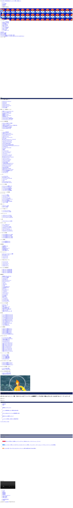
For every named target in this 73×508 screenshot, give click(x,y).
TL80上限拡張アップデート (7, 126)
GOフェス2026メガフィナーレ (7, 134)
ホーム (3, 2)
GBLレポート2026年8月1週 (7, 271)
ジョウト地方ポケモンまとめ (7, 315)
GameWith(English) (5, 499)
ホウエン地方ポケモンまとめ (7, 316)
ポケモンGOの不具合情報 (7, 127)
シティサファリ (5, 172)
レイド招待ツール (5, 30)
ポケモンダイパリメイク (6, 105)
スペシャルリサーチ (6, 340)
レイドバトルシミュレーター (7, 119)
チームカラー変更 (5, 300)
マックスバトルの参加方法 (7, 188)
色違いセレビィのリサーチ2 (7, 344)
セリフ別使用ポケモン (6, 241)
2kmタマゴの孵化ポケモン (7, 332)
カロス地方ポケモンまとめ (7, 319)
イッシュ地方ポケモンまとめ (7, 318)
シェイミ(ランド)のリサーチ (7, 342)
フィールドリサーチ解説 (6, 337)
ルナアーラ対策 (5, 206)
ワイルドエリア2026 (6, 161)
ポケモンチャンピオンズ (6, 101)
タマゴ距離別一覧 (5, 307)
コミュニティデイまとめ (6, 147)
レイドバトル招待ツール (6, 112)
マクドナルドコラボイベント (7, 164)
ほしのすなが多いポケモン (7, 182)
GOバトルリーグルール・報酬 (7, 253)
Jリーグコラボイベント (6, 166)
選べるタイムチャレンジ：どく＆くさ (9, 139)
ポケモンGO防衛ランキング (7, 363)
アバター (4, 282)
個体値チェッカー (5, 114)
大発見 (3, 149)
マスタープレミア (5, 265)
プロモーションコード (6, 124)
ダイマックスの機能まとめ (7, 186)
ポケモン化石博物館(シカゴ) (7, 170)
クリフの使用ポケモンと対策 (7, 237)
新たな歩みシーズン (6, 177)
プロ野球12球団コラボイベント (8, 163)
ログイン (4, 5)
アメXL (3, 285)
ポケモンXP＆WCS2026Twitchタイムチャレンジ (10, 145)
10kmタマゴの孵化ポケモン (7, 329)
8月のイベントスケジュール (7, 137)
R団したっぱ (4, 29)
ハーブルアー (4, 291)
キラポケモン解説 (5, 355)
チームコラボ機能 (5, 277)
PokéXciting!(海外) (5, 167)
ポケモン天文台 (5, 162)
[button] (37, 17)
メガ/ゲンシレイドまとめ (6, 215)
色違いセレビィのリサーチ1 (7, 343)
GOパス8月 (4, 138)
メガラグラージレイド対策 (7, 216)
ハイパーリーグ (5, 262)
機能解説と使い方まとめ (6, 276)
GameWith (6, 501)
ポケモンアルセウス (6, 104)
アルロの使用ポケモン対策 (7, 235)
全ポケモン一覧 (5, 304)
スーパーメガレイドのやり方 (7, 217)
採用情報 (4, 493)
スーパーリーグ (5, 255)
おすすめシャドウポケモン (7, 227)
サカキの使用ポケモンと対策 (7, 234)
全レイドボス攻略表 (6, 200)
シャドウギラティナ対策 (6, 211)
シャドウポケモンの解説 (6, 226)
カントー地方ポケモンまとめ (7, 314)
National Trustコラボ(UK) (6, 168)
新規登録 (4, 4)
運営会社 (4, 492)
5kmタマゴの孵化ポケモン (7, 331)
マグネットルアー (5, 292)
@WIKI (3, 500)
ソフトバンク (4, 179)
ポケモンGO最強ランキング (7, 362)
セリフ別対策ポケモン (6, 242)
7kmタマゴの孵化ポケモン (7, 330)
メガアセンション (5, 136)
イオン (3, 180)
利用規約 (4, 494)
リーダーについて (5, 225)
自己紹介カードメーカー (6, 113)
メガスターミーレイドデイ (7, 142)
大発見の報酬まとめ (6, 339)
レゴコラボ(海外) (5, 171)
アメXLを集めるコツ (6, 286)
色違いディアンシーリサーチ (7, 351)
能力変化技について (6, 248)
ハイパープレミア (5, 263)
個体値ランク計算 (5, 22)
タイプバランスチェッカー (7, 117)
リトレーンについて (6, 228)
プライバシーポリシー (6, 495)
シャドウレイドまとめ (6, 210)
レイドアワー (4, 153)
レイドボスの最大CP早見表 (7, 201)
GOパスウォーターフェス (7, 141)
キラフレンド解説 (5, 354)
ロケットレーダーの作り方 (7, 229)
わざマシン (4, 288)
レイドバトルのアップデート (7, 199)
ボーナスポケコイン (6, 301)
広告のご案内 (4, 496)
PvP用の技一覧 (5, 249)
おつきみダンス (5, 146)
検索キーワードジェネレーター (8, 111)
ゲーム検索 (4, 3)
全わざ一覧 (4, 305)
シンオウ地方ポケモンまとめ (7, 317)
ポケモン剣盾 (4, 107)
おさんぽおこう (5, 279)
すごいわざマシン (5, 289)
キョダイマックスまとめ (6, 187)
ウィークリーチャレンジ (6, 151)
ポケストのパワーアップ (6, 280)
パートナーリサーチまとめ (7, 178)
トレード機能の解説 (6, 357)
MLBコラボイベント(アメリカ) (7, 169)
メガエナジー (4, 284)
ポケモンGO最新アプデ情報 (7, 123)
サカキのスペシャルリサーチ (7, 230)
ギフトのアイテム (5, 358)
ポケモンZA (4, 102)
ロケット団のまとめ (6, 224)
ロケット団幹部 (5, 28)
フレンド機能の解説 (6, 356)
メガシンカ (4, 283)
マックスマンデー (5, 150)
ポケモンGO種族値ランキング (7, 364)
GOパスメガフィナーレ (6, 135)
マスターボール (5, 278)
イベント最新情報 (5, 21)
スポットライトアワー (6, 152)
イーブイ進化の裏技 (6, 368)
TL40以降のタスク (5, 287)
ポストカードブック (6, 281)
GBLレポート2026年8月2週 (7, 270)
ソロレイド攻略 (5, 202)
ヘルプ (3, 491)
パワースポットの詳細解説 (7, 190)
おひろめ (4, 148)
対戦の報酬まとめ (5, 250)
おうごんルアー (5, 294)
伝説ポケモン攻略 (5, 205)
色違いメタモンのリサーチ (7, 345)
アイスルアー (4, 290)
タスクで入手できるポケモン (7, 338)
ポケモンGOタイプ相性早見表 (7, 118)
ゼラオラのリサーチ (6, 341)
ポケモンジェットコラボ (6, 165)
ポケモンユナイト (5, 106)
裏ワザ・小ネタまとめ (6, 369)
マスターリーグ (5, 264)
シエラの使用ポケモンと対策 (7, 236)
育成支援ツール (5, 116)
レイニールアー (5, 293)
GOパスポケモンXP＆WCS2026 (8, 144)
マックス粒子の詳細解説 (6, 189)
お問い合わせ (4, 497)
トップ (3, 490)
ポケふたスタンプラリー (6, 181)
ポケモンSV (4, 103)
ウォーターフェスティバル (7, 140)
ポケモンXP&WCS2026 (6, 143)
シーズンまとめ (5, 176)
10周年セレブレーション (6, 133)
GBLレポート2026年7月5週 (7, 272)
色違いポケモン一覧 (6, 306)
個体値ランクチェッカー (6, 115)
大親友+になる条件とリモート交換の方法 (9, 125)
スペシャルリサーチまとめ (7, 154)
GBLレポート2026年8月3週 (7, 269)
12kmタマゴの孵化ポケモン (7, 328)
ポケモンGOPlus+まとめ (6, 128)
